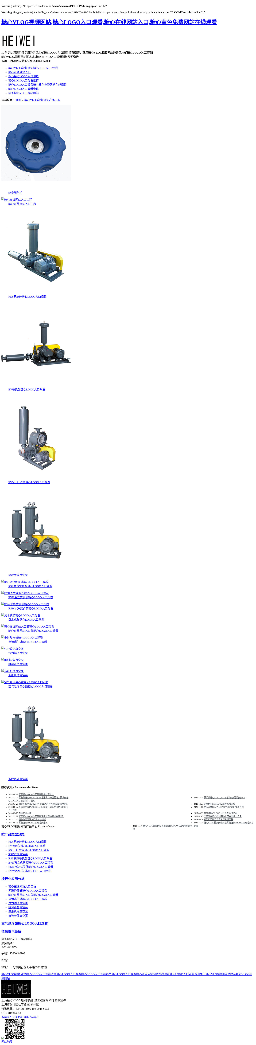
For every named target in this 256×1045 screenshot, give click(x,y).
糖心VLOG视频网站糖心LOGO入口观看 (33, 67)
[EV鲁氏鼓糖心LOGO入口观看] (36, 386)
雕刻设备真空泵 (18, 664)
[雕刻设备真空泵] (12, 660)
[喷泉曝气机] (36, 189)
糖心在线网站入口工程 (22, 203)
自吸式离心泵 (25, 813)
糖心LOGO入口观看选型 (96, 974)
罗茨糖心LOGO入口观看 (23, 76)
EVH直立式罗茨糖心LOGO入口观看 (30, 597)
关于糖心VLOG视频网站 (215, 974)
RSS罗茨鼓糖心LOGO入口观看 (27, 296)
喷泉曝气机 (15, 192)
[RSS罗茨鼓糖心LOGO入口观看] (36, 293)
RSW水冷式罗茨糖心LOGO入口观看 (30, 608)
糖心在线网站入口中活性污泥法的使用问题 (224, 807)
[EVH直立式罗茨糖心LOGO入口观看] (25, 593)
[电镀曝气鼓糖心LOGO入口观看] (22, 637)
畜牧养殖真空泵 (18, 779)
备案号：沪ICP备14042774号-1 (20, 1017)
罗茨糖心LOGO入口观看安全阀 (33, 822)
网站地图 (7, 1041)
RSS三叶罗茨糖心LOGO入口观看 (28, 850)
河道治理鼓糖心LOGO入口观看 (27, 890)
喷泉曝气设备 (11, 931)
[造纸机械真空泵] (12, 671)
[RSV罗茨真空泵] (36, 571)
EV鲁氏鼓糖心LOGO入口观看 (26, 389)
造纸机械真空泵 (18, 675)
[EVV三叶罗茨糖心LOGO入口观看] (36, 479)
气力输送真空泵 (18, 653)
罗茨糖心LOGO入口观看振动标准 (219, 804)
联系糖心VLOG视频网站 (23, 93)
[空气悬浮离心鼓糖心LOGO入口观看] (24, 682)
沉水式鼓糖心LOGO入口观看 (26, 619)
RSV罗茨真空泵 (18, 575)
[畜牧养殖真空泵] (36, 775)
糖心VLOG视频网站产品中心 (42, 100)
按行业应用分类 (13, 879)
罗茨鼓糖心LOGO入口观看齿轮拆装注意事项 (224, 797)
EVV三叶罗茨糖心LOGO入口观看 (29, 482)
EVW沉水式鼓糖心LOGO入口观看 (29, 871)
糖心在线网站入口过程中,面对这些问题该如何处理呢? (43, 804)
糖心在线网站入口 (19, 72)
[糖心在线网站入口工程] (16, 199)
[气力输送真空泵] (12, 648)
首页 (19, 100)
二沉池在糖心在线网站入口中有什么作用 (223, 816)
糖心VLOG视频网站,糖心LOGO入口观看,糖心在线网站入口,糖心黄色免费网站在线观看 (109, 22)
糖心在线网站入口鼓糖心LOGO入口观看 (33, 630)
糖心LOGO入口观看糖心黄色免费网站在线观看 (37, 84)
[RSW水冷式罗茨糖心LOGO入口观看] (25, 604)
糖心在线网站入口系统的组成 (32, 819)
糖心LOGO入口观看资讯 (23, 88)
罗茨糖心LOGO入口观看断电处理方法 (36, 794)
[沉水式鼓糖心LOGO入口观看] (20, 615)
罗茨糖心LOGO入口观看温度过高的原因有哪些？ (41, 816)
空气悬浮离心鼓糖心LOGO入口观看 (30, 686)
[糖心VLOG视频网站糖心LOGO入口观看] (18, 45)
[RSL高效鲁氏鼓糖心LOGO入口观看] (24, 582)
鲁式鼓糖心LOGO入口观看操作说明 (220, 813)
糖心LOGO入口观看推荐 (23, 80)
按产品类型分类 (13, 834)
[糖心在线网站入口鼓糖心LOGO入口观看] (27, 626)
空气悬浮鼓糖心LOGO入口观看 (24, 923)
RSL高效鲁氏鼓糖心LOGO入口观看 (30, 586)
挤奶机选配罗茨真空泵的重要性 (218, 819)
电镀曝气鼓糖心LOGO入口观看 (27, 641)
